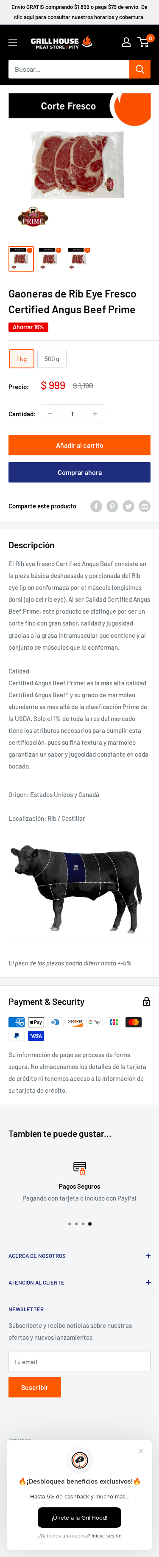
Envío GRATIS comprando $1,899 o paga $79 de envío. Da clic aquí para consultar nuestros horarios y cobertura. (79, 11)
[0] (143, 42)
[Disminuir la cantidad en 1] (50, 414)
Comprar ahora (80, 472)
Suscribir (34, 1387)
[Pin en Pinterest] (112, 505)
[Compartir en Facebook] (96, 505)
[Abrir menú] (12, 42)
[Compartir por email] (145, 505)
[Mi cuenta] (126, 42)
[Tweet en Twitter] (128, 505)
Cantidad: (22, 414)
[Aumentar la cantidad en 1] (95, 414)
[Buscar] (140, 69)
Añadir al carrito (79, 445)
